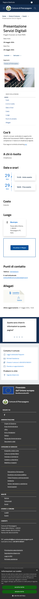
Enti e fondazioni (9, 432)
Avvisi (6, 504)
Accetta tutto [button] (19, 587)
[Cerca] (35, 8)
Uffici (6, 429)
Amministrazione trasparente (13, 568)
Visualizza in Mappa (19, 248)
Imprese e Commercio (11, 457)
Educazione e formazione (16, 472)
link (2, 583)
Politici (6, 435)
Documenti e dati (9, 441)
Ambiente (11, 481)
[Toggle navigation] (4, 8)
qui (26, 144)
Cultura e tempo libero (11, 454)
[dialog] (19, 583)
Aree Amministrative (11, 426)
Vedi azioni (16, 55)
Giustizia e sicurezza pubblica (17, 475)
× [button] (37, 570)
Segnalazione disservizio (12, 553)
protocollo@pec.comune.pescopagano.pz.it (18, 539)
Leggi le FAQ (8, 556)
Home (4, 16)
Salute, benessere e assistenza (17, 484)
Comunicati (8, 501)
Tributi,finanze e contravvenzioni (18, 478)
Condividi (7, 55)
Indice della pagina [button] (12, 94)
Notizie (6, 498)
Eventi (25, 16)
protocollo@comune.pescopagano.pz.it (15, 277)
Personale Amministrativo (12, 438)
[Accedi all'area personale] (32, 2)
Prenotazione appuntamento (13, 550)
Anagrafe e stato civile (11, 451)
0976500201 (14, 272)
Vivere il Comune (14, 16)
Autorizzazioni (12, 487)
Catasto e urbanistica (11, 460)
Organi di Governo (10, 423)
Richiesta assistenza (10, 559)
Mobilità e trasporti (10, 463)
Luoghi (6, 512)
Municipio (14, 222)
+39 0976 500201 (18, 541)
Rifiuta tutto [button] (19, 591)
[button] (19, 596)
